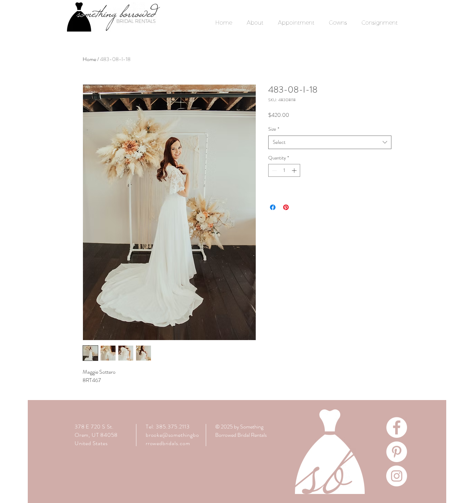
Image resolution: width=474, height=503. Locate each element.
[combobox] (329, 142)
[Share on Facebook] (273, 207)
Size (273, 129)
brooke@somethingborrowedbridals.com (172, 439)
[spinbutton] (284, 170)
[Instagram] (396, 476)
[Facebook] (396, 427)
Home (89, 59)
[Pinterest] (396, 451)
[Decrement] (273, 170)
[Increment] (294, 170)
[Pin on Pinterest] (286, 207)
